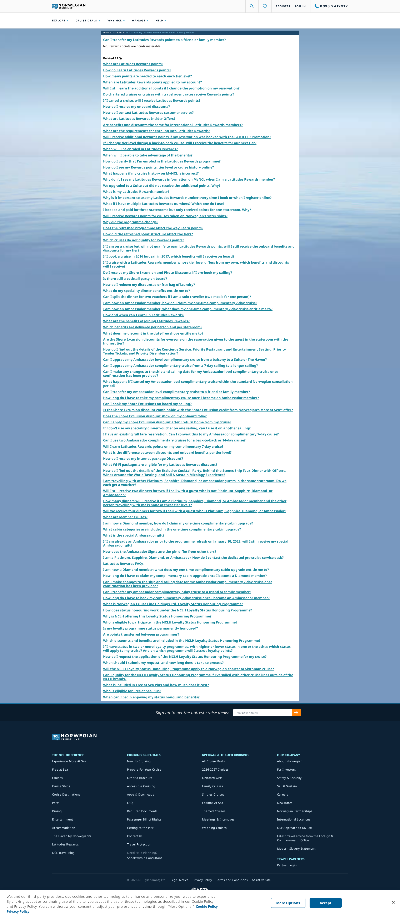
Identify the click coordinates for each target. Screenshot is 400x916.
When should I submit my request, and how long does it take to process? (163, 662)
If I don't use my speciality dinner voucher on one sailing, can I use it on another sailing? (177, 428)
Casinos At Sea (212, 803)
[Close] (393, 902)
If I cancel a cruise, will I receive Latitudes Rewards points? (151, 100)
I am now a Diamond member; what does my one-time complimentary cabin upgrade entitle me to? (186, 569)
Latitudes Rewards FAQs (123, 563)
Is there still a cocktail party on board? (135, 278)
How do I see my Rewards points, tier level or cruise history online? (158, 167)
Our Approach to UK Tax (294, 828)
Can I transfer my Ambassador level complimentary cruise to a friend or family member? (176, 391)
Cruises (57, 778)
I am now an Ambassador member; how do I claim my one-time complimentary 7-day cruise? (180, 303)
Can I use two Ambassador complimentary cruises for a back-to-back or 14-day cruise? (174, 440)
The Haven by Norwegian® (71, 836)
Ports (55, 803)
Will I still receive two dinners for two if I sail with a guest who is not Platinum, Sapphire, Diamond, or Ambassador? (187, 492)
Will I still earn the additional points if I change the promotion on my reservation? (171, 88)
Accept (325, 903)
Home (106, 32)
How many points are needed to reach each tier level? (147, 76)
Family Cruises (212, 786)
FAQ (130, 803)
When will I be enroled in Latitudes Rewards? (140, 149)
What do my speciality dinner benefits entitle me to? (146, 290)
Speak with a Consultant (144, 858)
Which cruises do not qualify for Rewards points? (143, 240)
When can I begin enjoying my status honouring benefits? (151, 697)
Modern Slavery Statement (296, 848)
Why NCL (115, 20)
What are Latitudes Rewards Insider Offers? (139, 118)
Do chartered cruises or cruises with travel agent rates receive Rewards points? (168, 94)
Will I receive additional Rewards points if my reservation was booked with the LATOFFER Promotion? (187, 137)
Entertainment (62, 819)
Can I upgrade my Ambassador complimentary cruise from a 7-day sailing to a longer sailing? (180, 365)
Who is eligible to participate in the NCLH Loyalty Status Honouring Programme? (170, 622)
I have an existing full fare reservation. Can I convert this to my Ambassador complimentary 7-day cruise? (191, 434)
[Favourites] (265, 6)
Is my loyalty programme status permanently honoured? (150, 628)
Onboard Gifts (212, 778)
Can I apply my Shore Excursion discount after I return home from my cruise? (167, 422)
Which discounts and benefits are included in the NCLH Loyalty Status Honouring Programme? (181, 640)
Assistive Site (261, 880)
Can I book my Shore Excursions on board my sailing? (147, 404)
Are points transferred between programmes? (141, 634)
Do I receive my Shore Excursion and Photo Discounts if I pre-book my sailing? (167, 272)
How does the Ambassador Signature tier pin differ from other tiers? (159, 551)
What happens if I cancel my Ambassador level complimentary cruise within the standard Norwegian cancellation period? (198, 383)
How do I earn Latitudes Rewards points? (137, 70)
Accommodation (63, 828)
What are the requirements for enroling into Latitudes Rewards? (156, 131)
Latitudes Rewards (65, 844)
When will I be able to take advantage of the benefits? (147, 155)
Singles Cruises (213, 794)
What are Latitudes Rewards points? (133, 64)
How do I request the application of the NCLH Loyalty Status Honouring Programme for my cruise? (185, 656)
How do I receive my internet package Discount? (143, 458)
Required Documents (142, 811)
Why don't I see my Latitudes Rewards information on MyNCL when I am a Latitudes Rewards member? (189, 179)
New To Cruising (139, 761)
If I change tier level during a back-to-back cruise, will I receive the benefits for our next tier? (179, 143)
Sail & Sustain (287, 786)
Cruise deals (86, 20)
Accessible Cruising (141, 786)
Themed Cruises (214, 811)
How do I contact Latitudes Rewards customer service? (148, 112)
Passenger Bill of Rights (144, 819)
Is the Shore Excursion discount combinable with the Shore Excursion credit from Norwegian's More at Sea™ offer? (198, 410)
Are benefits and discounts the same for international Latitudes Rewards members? (173, 125)
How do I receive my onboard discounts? (136, 106)
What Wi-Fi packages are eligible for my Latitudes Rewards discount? (160, 464)
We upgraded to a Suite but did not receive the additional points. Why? (161, 185)
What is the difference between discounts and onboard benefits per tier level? (167, 452)
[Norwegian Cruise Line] (68, 6)
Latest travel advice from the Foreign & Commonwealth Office (305, 838)
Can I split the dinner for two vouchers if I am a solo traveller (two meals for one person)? (177, 296)
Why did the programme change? (130, 222)
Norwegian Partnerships (294, 811)
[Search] (252, 6)
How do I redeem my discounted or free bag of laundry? (149, 284)
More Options (288, 903)
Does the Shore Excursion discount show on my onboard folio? (155, 416)
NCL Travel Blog (63, 853)
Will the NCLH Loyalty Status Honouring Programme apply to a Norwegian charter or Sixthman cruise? (188, 669)
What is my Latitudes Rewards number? (136, 191)
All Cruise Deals (213, 761)
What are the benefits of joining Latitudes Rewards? (146, 321)
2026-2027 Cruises (215, 769)
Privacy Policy (18, 911)
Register (283, 6)
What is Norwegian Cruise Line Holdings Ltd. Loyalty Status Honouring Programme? (173, 604)
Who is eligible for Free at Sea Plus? (132, 691)
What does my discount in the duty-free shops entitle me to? (153, 333)
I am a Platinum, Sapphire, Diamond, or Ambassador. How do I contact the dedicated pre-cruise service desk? (193, 557)
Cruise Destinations (66, 794)
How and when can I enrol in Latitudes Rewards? (143, 315)
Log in (300, 6)
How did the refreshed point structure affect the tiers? (148, 234)
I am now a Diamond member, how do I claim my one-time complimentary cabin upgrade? (178, 523)
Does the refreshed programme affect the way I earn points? (153, 228)
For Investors (286, 769)
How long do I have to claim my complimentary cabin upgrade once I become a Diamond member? (185, 575)
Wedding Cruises (214, 828)
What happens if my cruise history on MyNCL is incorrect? (151, 173)
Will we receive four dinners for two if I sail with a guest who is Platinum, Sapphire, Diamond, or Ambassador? (194, 511)
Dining (57, 811)
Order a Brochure (139, 778)
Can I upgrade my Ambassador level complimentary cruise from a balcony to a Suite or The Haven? (185, 359)
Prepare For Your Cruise (144, 769)
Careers (282, 794)
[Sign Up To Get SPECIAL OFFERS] (296, 712)
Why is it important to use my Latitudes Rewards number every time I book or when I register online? (187, 197)
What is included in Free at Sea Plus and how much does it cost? (156, 685)
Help (159, 20)
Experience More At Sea (69, 761)
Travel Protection (139, 844)
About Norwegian (289, 761)
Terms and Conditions (232, 880)
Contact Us (135, 836)
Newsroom (284, 803)
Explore (58, 20)
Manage (138, 20)
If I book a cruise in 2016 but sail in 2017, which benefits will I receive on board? (168, 256)
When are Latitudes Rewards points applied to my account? (152, 82)
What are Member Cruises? (125, 517)
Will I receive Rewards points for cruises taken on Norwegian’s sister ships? (165, 216)
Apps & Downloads (140, 794)
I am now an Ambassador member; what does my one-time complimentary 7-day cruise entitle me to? (187, 309)
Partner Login (287, 865)
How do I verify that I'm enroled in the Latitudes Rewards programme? (162, 161)
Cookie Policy (207, 906)
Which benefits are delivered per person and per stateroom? (152, 327)
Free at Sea (60, 769)
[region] (200, 903)
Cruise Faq (117, 32)
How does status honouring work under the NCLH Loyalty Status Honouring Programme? (177, 610)
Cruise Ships (61, 786)
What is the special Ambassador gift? (133, 535)
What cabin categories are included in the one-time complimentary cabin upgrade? (172, 529)
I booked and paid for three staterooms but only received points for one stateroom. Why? (177, 209)
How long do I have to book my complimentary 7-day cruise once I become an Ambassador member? (186, 598)
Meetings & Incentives (218, 819)
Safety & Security (289, 778)
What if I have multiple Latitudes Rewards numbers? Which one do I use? (163, 203)
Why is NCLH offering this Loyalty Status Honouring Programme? (157, 616)
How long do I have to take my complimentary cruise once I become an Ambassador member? (181, 397)
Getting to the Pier (140, 828)
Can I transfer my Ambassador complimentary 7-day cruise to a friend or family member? (177, 592)
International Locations (294, 819)
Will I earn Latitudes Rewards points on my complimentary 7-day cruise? (163, 446)
